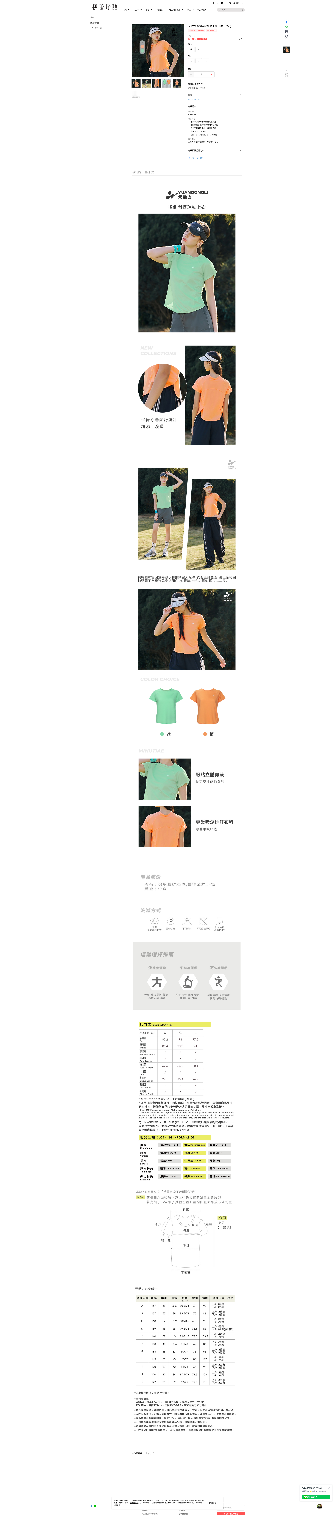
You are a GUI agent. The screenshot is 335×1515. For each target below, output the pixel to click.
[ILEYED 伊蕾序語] (104, 7)
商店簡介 (145, 1510)
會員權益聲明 (183, 1514)
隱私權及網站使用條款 (150, 1514)
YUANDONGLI (194, 100)
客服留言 (182, 1510)
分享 (192, 158)
